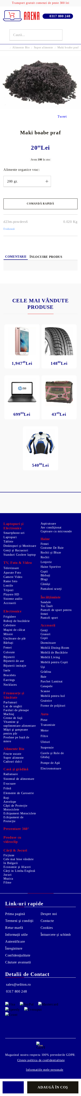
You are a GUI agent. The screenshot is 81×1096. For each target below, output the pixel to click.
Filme (7, 882)
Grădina (46, 671)
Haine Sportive (51, 566)
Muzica (8, 878)
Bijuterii (9, 657)
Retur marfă (14, 927)
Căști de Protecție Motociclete (15, 807)
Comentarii (15, 256)
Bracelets (9, 675)
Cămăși (45, 584)
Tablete (8, 541)
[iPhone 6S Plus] (22, 341)
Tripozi (8, 590)
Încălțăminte (51, 597)
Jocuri (7, 874)
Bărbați (45, 575)
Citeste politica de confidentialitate (41, 1060)
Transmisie (48, 724)
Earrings (9, 680)
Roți (6, 797)
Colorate (9, 652)
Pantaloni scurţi (51, 588)
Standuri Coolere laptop (19, 554)
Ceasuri (46, 634)
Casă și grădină (16, 769)
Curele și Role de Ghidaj (52, 755)
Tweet (62, 116)
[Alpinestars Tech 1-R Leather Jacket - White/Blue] (40, 443)
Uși (43, 667)
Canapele (47, 686)
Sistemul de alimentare (18, 778)
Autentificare (15, 941)
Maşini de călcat (14, 629)
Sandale (46, 602)
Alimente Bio (21, 47)
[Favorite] (69, 35)
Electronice (12, 611)
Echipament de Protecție (13, 819)
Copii (44, 571)
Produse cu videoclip (12, 840)
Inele (6, 670)
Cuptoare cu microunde (56, 531)
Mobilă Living (50, 657)
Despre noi (49, 914)
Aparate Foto (12, 572)
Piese (44, 720)
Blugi (44, 579)
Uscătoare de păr (14, 638)
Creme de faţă (12, 718)
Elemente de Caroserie (18, 793)
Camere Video (12, 577)
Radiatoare (10, 774)
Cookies (47, 927)
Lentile (8, 585)
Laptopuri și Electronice (13, 526)
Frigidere (9, 616)
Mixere (8, 634)
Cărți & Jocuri (15, 850)
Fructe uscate (12, 753)
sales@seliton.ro (18, 984)
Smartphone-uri (14, 533)
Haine (45, 539)
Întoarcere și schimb (56, 934)
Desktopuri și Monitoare (19, 545)
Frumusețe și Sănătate (13, 695)
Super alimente (43, 47)
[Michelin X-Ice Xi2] (59, 341)
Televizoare (11, 568)
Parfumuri (10, 702)
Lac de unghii (12, 706)
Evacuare (9, 783)
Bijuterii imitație (14, 665)
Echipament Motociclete (19, 813)
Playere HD (11, 594)
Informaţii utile (16, 934)
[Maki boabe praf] (40, 108)
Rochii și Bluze (51, 552)
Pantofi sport (49, 617)
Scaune (45, 691)
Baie (44, 676)
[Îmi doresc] (13, 1087)
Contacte (47, 921)
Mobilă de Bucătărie (54, 652)
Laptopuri (10, 537)
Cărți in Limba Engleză (19, 870)
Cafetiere (9, 625)
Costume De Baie (52, 547)
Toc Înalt (47, 606)
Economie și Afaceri (17, 867)
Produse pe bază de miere (16, 739)
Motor (45, 730)
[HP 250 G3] (22, 392)
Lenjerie (46, 562)
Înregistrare (13, 948)
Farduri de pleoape (16, 710)
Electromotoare (51, 768)
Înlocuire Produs (46, 257)
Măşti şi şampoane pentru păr (15, 731)
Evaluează (9, 228)
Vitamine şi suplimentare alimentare (19, 723)
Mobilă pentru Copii (54, 662)
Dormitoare (48, 642)
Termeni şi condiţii (19, 921)
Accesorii (9, 603)
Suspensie (47, 747)
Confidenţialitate (17, 955)
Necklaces (10, 684)
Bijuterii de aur (13, 661)
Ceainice (46, 700)
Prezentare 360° (16, 829)
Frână (7, 788)
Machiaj (8, 714)
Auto (45, 714)
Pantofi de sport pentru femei (56, 611)
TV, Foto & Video (17, 563)
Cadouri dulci (12, 761)
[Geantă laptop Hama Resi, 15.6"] (59, 392)
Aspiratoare (48, 523)
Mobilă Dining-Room (55, 647)
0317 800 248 (59, 16)
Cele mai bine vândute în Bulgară (18, 861)
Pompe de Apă (50, 763)
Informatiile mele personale (44, 1069)
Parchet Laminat (52, 681)
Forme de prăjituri (53, 705)
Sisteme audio (12, 598)
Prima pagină (15, 914)
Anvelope (9, 801)
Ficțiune (8, 855)
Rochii (45, 557)
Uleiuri (45, 742)
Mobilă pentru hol (53, 696)
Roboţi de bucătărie (16, 621)
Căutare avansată (18, 962)
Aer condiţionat (51, 527)
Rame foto (10, 581)
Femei (45, 544)
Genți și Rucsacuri (15, 550)
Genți (44, 630)
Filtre (44, 736)
